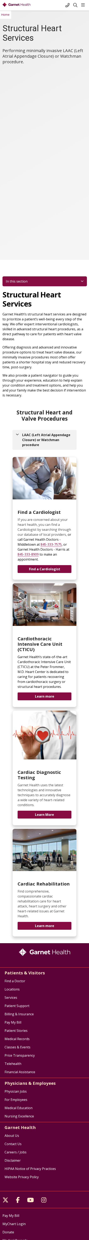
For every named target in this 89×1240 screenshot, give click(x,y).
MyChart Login (14, 1224)
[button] (84, 5)
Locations (12, 989)
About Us (12, 1135)
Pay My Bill (13, 1022)
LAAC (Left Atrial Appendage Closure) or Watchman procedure (46, 440)
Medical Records (17, 1039)
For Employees (16, 1099)
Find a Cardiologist (44, 569)
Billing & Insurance (19, 1014)
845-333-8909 (28, 554)
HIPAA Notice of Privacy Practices (30, 1168)
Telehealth (13, 1063)
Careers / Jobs (15, 1152)
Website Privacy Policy (22, 1177)
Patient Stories (16, 1030)
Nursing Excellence (19, 1116)
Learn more (44, 696)
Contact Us (13, 1144)
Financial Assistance (20, 1072)
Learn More (44, 814)
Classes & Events (17, 1047)
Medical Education (18, 1108)
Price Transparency (20, 1055)
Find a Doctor (15, 981)
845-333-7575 (51, 544)
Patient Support (17, 1006)
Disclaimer (13, 1160)
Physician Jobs (16, 1091)
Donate (8, 1232)
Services (11, 997)
